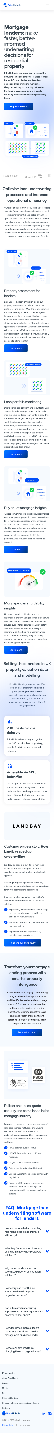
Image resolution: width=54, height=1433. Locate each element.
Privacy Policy (8, 1425)
